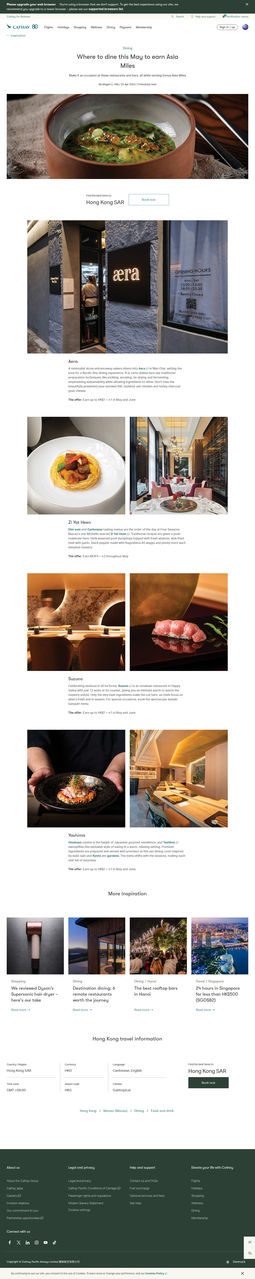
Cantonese (94, 529)
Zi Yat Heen (119, 534)
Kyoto (97, 856)
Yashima (169, 842)
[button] (242, 1273)
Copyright (12, 1261)
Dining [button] (111, 27)
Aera (142, 368)
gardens (113, 856)
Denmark (239, 1262)
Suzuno (123, 686)
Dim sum (74, 529)
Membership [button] (144, 27)
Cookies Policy (154, 1273)
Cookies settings (79, 1210)
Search (180, 16)
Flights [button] (48, 27)
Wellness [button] (96, 27)
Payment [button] (125, 27)
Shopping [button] (80, 27)
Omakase (75, 842)
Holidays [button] (63, 27)
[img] (247, 4)
